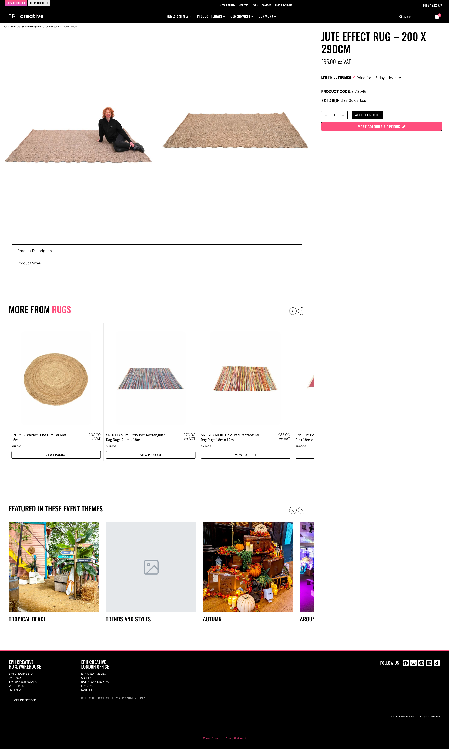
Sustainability (227, 5)
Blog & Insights (283, 5)
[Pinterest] (421, 663)
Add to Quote (367, 115)
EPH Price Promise (336, 77)
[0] (436, 17)
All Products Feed (406, 677)
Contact (266, 5)
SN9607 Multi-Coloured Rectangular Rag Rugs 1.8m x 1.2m (230, 437)
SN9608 (111, 446)
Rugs (41, 26)
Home (6, 26)
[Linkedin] (429, 663)
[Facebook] (406, 663)
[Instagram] (413, 663)
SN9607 (206, 446)
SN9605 (301, 446)
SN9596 (16, 446)
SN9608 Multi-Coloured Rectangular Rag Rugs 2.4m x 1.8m (135, 437)
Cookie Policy (210, 738)
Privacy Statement (235, 738)
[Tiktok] (437, 663)
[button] (293, 311)
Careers (243, 5)
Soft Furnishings (30, 26)
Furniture (15, 26)
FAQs (255, 5)
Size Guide (350, 100)
